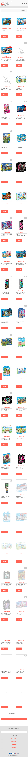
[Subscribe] (26, 732)
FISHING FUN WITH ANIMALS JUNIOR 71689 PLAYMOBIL (6, 672)
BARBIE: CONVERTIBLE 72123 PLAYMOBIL (20, 614)
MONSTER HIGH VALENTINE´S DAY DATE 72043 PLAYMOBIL (6, 410)
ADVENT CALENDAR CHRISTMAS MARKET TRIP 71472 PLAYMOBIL (20, 497)
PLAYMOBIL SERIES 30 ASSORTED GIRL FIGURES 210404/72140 (20, 60)
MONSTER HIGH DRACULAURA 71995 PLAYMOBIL (19, 468)
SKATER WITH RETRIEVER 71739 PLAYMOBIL (5, 380)
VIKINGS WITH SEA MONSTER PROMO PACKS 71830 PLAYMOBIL (21, 264)
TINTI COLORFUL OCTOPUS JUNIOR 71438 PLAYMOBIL (21, 380)
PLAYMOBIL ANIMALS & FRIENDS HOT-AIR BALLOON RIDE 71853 (6, 468)
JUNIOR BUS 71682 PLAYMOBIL (4, 555)
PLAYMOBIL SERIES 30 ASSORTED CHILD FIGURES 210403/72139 (6, 89)
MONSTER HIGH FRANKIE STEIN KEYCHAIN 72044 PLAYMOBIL (20, 293)
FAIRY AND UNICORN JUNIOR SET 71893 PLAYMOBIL (21, 351)
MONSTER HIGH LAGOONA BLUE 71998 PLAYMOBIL (6, 585)
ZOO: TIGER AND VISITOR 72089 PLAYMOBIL (20, 585)
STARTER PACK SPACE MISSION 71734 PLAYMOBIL (6, 701)
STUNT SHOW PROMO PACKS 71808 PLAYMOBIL (6, 60)
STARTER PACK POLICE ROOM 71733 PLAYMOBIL (20, 526)
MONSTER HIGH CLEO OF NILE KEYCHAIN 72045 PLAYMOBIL (5, 293)
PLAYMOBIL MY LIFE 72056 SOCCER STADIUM (6, 351)
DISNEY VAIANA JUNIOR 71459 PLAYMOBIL (20, 205)
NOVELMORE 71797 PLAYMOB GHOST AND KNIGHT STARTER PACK (5, 322)
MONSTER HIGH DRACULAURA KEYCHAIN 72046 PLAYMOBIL (20, 235)
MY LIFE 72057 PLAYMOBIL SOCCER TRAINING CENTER (6, 176)
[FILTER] (1, 378)
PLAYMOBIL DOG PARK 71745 (21, 438)
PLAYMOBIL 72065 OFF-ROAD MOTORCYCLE (20, 672)
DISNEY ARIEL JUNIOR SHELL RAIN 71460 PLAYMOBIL (6, 643)
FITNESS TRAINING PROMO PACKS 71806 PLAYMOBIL (21, 31)
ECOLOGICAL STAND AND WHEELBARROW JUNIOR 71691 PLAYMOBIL (5, 439)
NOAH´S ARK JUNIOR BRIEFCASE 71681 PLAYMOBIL (19, 89)
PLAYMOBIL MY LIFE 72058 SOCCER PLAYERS (6, 147)
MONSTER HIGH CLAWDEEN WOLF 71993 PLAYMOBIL (6, 614)
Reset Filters (13, 719)
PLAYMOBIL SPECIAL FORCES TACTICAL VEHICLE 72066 (21, 118)
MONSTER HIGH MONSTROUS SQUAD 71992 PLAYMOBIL (21, 177)
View (5, 36)
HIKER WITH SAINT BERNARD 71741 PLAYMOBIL (6, 526)
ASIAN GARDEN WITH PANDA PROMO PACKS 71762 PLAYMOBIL (6, 264)
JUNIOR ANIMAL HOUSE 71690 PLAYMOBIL (20, 555)
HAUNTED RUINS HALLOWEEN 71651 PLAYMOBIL (19, 643)
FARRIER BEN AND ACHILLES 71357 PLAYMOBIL (21, 410)
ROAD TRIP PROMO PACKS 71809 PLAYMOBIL (20, 147)
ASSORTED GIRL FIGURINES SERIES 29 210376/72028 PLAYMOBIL (6, 118)
